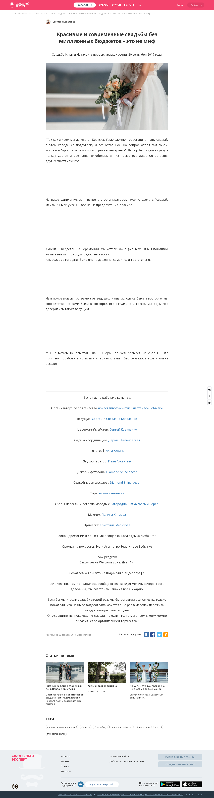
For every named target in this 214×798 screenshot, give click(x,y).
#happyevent (143, 727)
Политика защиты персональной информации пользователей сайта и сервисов (140, 794)
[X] (209, 403)
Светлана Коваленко (121, 419)
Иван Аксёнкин (119, 461)
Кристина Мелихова (115, 525)
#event (158, 727)
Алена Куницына (111, 493)
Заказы (104, 4)
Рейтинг (129, 4)
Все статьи (41, 13)
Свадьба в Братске (22, 13)
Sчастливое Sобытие (147, 408)
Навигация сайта (119, 756)
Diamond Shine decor (121, 472)
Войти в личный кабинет (180, 756)
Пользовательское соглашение (75, 794)
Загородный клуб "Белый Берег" (135, 504)
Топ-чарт (66, 771)
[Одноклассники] (209, 396)
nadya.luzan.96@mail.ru (102, 784)
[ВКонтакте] (209, 389)
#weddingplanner (56, 733)
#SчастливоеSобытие (114, 408)
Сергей (97, 419)
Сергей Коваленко (123, 429)
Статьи (116, 4)
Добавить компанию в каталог (127, 761)
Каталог (65, 756)
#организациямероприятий (62, 727)
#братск (85, 727)
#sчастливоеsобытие (120, 727)
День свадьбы (58, 13)
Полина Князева (113, 515)
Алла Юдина (115, 451)
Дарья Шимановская (124, 440)
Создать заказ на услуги (180, 764)
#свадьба (99, 727)
